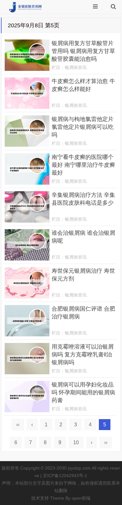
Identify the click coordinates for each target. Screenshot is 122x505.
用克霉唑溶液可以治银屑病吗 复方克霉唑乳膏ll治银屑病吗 (83, 355)
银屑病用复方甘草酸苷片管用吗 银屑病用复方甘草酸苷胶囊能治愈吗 (83, 51)
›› (105, 442)
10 (76, 442)
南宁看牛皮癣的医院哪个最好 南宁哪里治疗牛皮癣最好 (83, 165)
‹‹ (17, 424)
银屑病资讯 (76, 67)
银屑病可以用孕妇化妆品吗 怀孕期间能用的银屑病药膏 (83, 392)
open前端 (81, 498)
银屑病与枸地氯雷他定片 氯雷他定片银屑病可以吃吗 (83, 127)
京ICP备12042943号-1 (65, 475)
